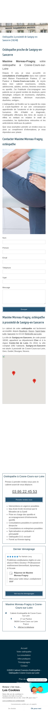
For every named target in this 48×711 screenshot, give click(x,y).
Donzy (31, 331)
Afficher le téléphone (26, 627)
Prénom (5, 248)
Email (4, 258)
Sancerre (11, 334)
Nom (4, 238)
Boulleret (23, 331)
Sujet (4, 278)
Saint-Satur (40, 331)
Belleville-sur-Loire (33, 334)
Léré (4, 334)
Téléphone (6, 268)
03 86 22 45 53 (24, 491)
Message (6, 287)
